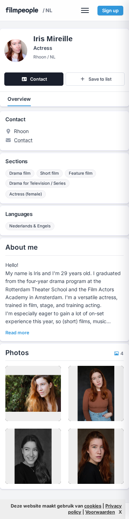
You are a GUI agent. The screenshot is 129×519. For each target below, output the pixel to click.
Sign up (110, 10)
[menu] (85, 10)
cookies (92, 506)
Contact (23, 140)
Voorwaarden (100, 512)
